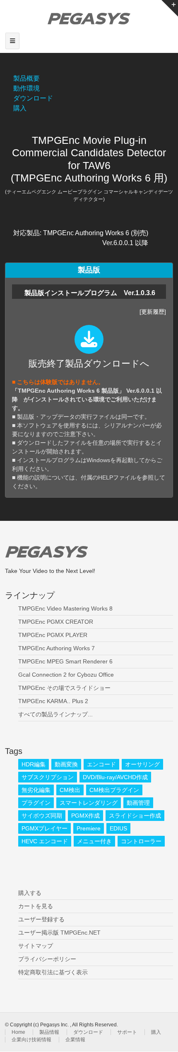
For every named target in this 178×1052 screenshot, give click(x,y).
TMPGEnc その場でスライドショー (64, 688)
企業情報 (75, 1039)
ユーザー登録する (41, 919)
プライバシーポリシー (47, 959)
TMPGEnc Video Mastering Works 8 (65, 608)
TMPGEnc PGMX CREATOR (55, 621)
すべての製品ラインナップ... (55, 714)
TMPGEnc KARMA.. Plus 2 (53, 701)
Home (18, 1032)
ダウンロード (33, 98)
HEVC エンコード (45, 841)
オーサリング (142, 764)
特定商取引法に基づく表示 (53, 972)
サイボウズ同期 (42, 815)
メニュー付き (94, 841)
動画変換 (66, 764)
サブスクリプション (48, 777)
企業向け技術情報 (31, 1039)
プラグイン (36, 802)
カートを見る (35, 906)
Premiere (89, 828)
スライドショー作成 (135, 815)
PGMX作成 (85, 815)
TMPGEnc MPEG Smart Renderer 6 (65, 661)
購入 (19, 108)
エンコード (101, 764)
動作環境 (26, 88)
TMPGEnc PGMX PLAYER (52, 635)
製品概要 (26, 78)
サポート (127, 1032)
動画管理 (138, 802)
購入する (29, 893)
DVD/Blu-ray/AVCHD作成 (115, 777)
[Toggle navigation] (12, 41)
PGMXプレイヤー (44, 828)
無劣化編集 (36, 790)
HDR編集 (34, 764)
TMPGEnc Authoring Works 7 (56, 648)
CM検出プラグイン (114, 790)
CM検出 (70, 790)
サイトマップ (35, 945)
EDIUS (118, 828)
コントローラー (141, 841)
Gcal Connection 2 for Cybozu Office (66, 674)
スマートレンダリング (89, 802)
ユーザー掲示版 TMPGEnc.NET (59, 932)
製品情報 (49, 1032)
